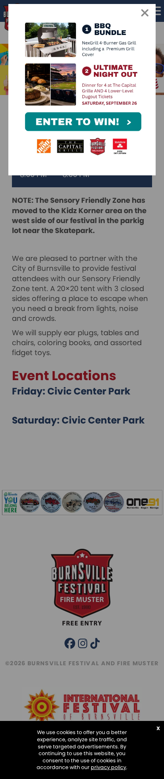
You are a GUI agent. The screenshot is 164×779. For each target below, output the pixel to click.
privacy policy (108, 767)
